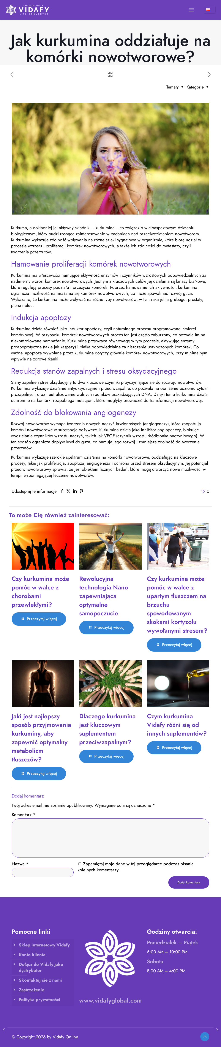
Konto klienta (32, 955)
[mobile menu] (191, 9)
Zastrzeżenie (31, 990)
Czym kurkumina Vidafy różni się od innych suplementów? (177, 725)
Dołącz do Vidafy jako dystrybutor (41, 967)
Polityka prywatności (39, 999)
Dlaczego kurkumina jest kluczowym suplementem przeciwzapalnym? (107, 729)
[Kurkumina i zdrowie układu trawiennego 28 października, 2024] (217, 1029)
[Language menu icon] (210, 10)
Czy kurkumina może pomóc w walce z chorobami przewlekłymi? (40, 591)
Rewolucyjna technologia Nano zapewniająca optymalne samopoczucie (103, 596)
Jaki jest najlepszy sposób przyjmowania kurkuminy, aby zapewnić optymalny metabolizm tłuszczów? (41, 738)
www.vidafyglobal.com (110, 1000)
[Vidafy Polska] (27, 9)
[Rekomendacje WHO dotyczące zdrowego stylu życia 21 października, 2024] (4, 1029)
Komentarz (24, 815)
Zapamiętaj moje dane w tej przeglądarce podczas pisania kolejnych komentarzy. (135, 867)
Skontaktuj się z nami (40, 980)
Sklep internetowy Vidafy (44, 945)
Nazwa (20, 864)
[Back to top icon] (204, 1036)
